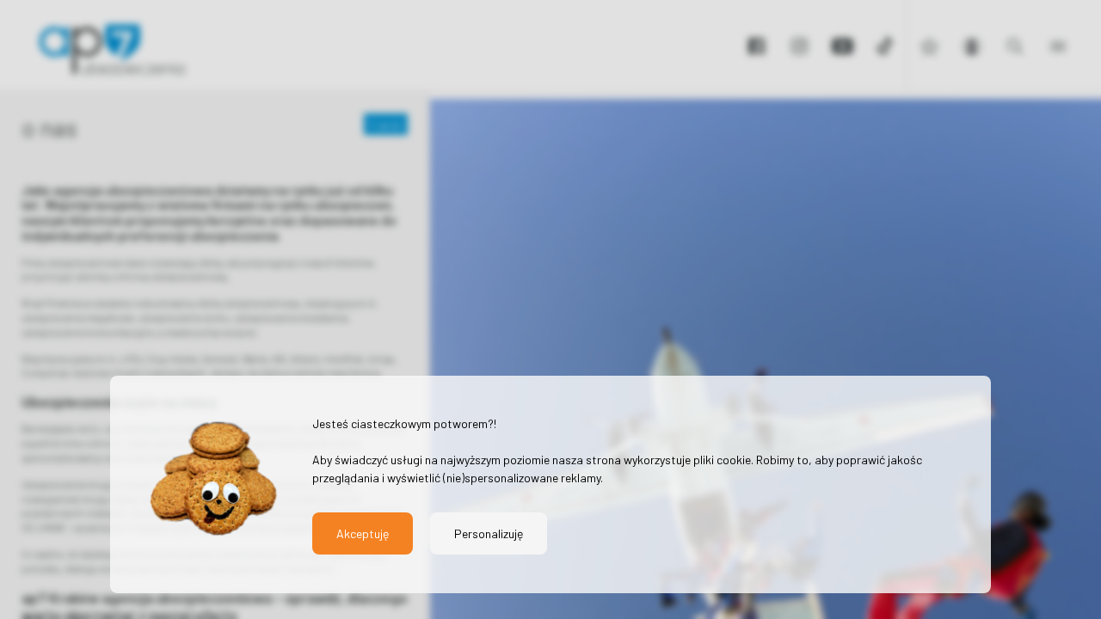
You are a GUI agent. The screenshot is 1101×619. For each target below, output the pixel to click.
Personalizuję (488, 533)
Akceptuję (362, 533)
